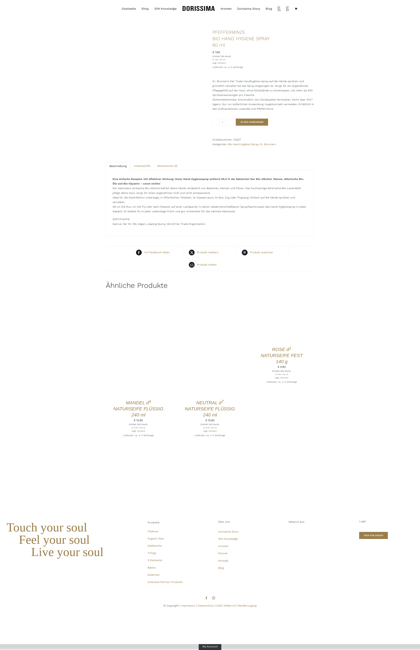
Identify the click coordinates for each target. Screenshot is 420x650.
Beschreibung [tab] (118, 166)
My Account (210, 646)
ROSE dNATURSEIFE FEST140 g (282, 355)
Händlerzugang (247, 605)
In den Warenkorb (252, 122)
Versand (222, 63)
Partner (223, 553)
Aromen (223, 546)
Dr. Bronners (268, 144)
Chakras (153, 531)
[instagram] (213, 598)
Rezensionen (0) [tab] (167, 165)
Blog (221, 567)
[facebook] (206, 598)
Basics (152, 567)
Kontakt (223, 560)
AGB (219, 605)
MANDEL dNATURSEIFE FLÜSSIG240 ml (138, 408)
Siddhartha (155, 545)
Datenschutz (206, 605)
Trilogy (152, 553)
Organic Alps (156, 538)
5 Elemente (155, 560)
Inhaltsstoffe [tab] (142, 165)
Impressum (188, 605)
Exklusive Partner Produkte (165, 582)
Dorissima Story (228, 531)
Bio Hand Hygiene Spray (243, 144)
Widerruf (229, 605)
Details (149, 345)
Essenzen (154, 574)
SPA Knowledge (228, 538)
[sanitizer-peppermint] (157, 90)
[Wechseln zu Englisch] (287, 9)
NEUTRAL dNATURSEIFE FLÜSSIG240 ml (210, 408)
